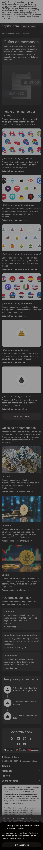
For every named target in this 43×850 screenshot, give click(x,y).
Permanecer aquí (21, 845)
